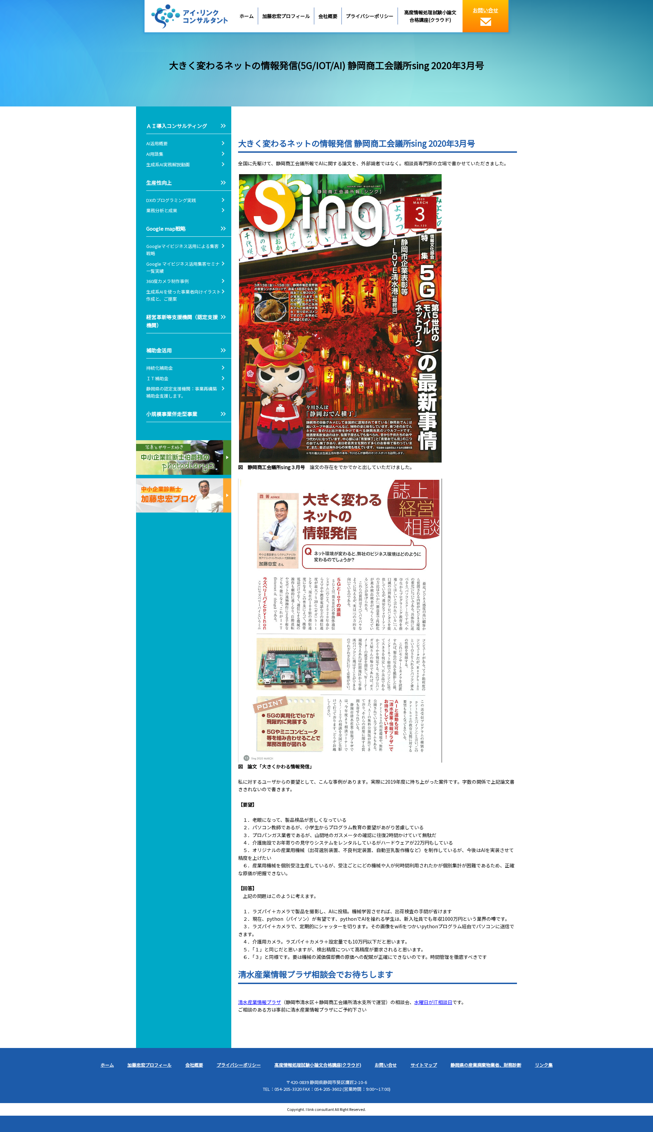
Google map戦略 (166, 228)
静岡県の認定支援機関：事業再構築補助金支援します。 (181, 392)
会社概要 (327, 16)
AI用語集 (157, 154)
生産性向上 (159, 182)
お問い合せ (485, 10)
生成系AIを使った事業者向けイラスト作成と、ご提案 (183, 295)
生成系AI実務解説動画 (168, 164)
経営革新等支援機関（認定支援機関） (182, 321)
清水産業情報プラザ (259, 1002)
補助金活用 (159, 350)
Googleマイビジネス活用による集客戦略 (182, 249)
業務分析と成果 (161, 210)
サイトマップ (424, 1065)
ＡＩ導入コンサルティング (176, 125)
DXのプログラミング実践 (171, 200)
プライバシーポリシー (370, 16)
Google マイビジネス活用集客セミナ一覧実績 (183, 267)
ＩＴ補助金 (157, 378)
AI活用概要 (157, 143)
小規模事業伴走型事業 (171, 413)
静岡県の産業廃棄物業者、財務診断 (486, 1065)
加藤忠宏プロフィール (286, 16)
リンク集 (544, 1065)
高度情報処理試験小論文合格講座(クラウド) (430, 16)
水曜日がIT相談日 (433, 1002)
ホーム (246, 16)
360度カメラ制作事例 (167, 281)
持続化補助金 (159, 368)
